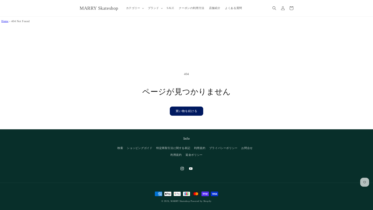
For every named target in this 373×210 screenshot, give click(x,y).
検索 (120, 148)
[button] (135, 8)
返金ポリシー (194, 154)
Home (4, 21)
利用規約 (199, 148)
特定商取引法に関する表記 (173, 148)
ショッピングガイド (139, 148)
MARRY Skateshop (180, 201)
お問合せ (247, 148)
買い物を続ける (186, 111)
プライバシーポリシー (223, 148)
